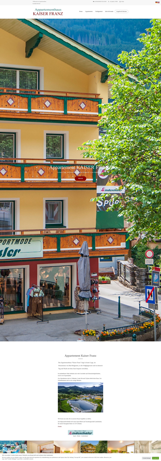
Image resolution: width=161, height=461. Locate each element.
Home (81, 11)
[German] (156, 2)
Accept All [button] (155, 458)
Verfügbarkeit (98, 11)
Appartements (89, 11)
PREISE (80, 178)
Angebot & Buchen (121, 11)
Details (60, 426)
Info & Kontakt (109, 11)
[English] (159, 2)
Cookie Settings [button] (146, 458)
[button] (2, 451)
